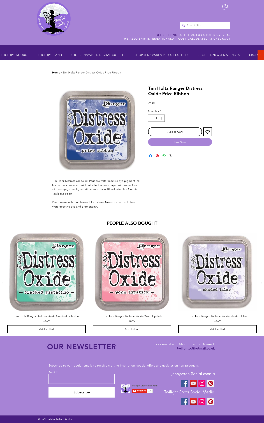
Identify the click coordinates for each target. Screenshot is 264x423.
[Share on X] (171, 156)
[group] (132, 283)
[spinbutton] (156, 118)
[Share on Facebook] (150, 156)
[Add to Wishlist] (207, 131)
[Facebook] (184, 383)
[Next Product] (262, 283)
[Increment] (161, 118)
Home (56, 72)
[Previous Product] (2, 283)
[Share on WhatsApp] (164, 156)
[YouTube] (193, 383)
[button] (225, 7)
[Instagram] (201, 383)
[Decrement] (151, 118)
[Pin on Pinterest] (157, 156)
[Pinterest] (210, 383)
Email (51, 372)
